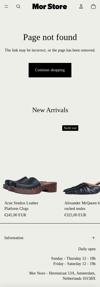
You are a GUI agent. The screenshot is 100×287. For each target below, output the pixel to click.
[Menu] (6, 6)
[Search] (18, 6)
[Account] (81, 6)
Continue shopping (50, 70)
